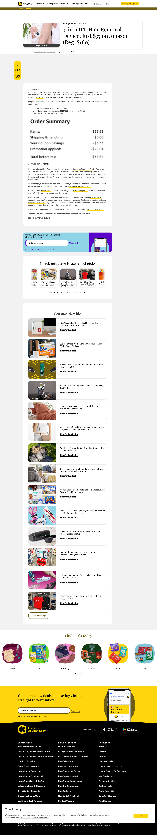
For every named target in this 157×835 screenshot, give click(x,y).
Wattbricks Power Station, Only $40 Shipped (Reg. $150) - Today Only (82, 449)
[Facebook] (17, 70)
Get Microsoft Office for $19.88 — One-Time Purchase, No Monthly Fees (79, 324)
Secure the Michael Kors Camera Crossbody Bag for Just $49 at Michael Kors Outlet (82, 428)
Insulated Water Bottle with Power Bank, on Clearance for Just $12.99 (80, 532)
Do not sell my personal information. (34, 818)
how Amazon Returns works (80, 186)
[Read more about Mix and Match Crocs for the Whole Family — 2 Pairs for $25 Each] (42, 580)
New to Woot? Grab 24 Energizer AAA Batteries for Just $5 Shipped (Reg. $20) (82, 511)
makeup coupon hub (80, 191)
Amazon (39, 97)
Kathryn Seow (69, 23)
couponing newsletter (36, 203)
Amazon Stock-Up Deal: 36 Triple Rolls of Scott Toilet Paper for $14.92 (81, 344)
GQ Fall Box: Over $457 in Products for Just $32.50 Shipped (82, 386)
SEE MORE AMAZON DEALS (39, 218)
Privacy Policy (51, 249)
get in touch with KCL (95, 209)
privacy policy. (104, 815)
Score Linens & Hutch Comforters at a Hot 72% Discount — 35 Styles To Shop (81, 470)
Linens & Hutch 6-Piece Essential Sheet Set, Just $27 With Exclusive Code (82, 407)
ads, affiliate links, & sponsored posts (44, 52)
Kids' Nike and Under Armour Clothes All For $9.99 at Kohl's (80, 597)
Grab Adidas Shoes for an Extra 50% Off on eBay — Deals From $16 (82, 365)
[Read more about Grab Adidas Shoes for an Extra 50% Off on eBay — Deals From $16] (42, 369)
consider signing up (74, 177)
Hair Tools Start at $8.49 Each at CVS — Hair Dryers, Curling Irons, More (80, 553)
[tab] (54, 292)
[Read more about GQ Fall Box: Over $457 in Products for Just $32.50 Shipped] (42, 390)
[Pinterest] (17, 76)
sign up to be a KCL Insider (79, 200)
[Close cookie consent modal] (150, 809)
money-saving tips (38, 205)
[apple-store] (110, 729)
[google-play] (130, 729)
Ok (141, 816)
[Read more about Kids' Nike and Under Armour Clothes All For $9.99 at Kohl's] (42, 601)
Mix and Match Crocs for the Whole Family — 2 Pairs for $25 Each (81, 576)
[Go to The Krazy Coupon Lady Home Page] (25, 4)
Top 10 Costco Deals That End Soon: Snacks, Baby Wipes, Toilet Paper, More (82, 490)
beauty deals (46, 191)
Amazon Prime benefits (83, 169)
